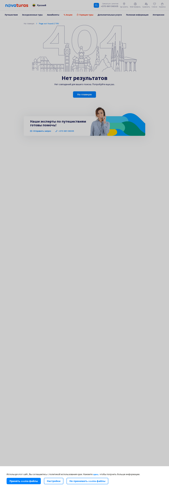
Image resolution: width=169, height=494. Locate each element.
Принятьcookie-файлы (24, 481)
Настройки (53, 481)
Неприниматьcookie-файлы (87, 481)
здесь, (96, 474)
